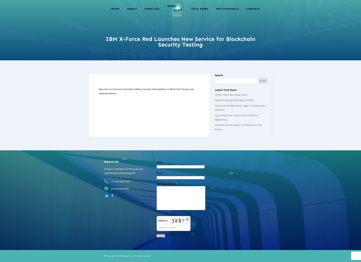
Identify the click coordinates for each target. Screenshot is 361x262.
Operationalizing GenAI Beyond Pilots (234, 100)
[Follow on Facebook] (112, 196)
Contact (253, 8)
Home (115, 8)
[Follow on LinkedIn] (106, 196)
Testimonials (227, 8)
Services (152, 8)
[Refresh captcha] (187, 219)
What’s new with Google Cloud (231, 94)
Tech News (199, 8)
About (132, 8)
